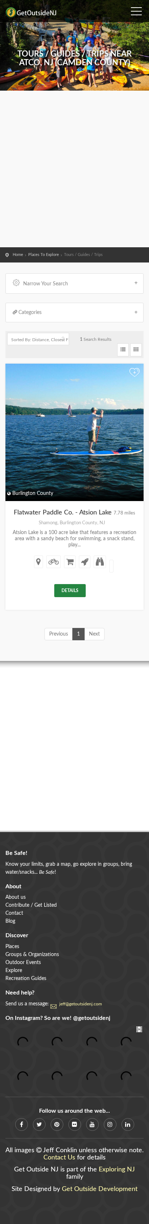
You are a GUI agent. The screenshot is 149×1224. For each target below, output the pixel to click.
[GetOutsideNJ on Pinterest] (57, 1124)
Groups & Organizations (32, 954)
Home (18, 255)
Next (94, 634)
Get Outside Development (99, 1189)
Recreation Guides (25, 978)
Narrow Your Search (45, 283)
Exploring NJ (117, 1169)
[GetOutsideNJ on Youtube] (92, 1124)
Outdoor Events (23, 962)
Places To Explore (43, 255)
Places (12, 946)
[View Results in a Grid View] (136, 349)
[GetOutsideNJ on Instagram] (110, 1124)
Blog (10, 921)
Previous (58, 634)
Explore (13, 970)
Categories (30, 312)
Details (69, 590)
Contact (14, 913)
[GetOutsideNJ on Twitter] (39, 1124)
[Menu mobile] (136, 9)
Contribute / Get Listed (31, 905)
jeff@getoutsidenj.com (80, 1004)
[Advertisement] (74, 169)
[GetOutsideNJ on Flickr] (74, 1124)
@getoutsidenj (91, 1018)
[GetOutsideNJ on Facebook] (21, 1124)
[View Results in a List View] (123, 349)
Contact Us (59, 1157)
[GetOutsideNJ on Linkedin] (128, 1124)
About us (15, 897)
